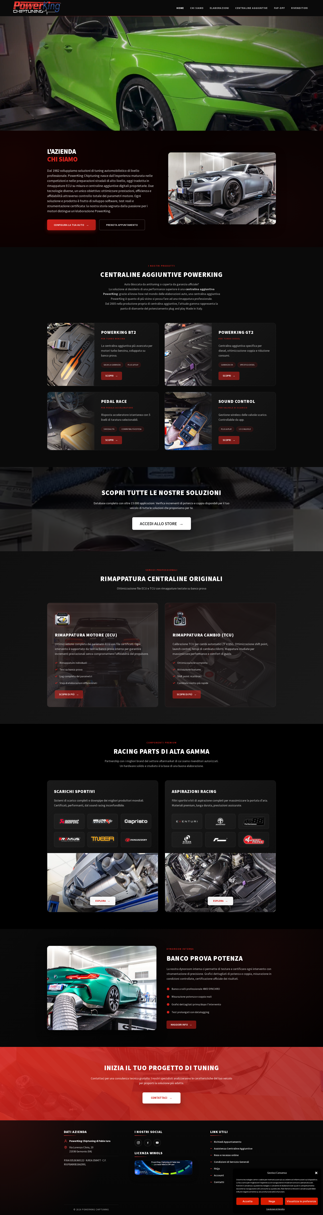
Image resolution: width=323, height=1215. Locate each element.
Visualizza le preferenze (301, 1201)
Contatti (219, 1182)
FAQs (217, 1168)
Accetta (248, 1201)
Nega (272, 1201)
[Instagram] (138, 1142)
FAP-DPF (279, 8)
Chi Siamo (196, 8)
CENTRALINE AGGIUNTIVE (251, 8)
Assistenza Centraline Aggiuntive (233, 1148)
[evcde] (163, 1167)
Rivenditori (299, 8)
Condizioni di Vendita (275, 1209)
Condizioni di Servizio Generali (231, 1161)
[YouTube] (157, 1142)
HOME (180, 8)
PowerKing (37, 8)
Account (219, 1175)
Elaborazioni (219, 8)
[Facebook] (147, 1142)
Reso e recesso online (226, 1155)
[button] (316, 1173)
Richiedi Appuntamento (227, 1141)
